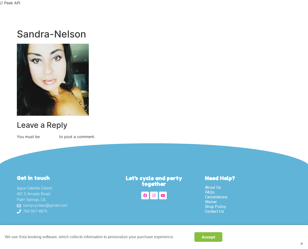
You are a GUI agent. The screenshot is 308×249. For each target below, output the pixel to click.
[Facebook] (145, 195)
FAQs (209, 192)
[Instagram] (154, 195)
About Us (138, 16)
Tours (164, 16)
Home (112, 16)
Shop (211, 16)
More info (183, 237)
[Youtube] (163, 195)
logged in (49, 136)
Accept (208, 237)
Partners (272, 16)
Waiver (189, 16)
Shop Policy (215, 206)
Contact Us (239, 16)
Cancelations (216, 197)
